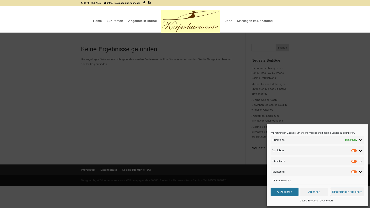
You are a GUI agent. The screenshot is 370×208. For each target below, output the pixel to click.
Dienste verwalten (281, 180)
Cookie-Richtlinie (309, 200)
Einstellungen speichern (347, 191)
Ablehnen (314, 191)
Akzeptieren (284, 191)
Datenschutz (326, 200)
